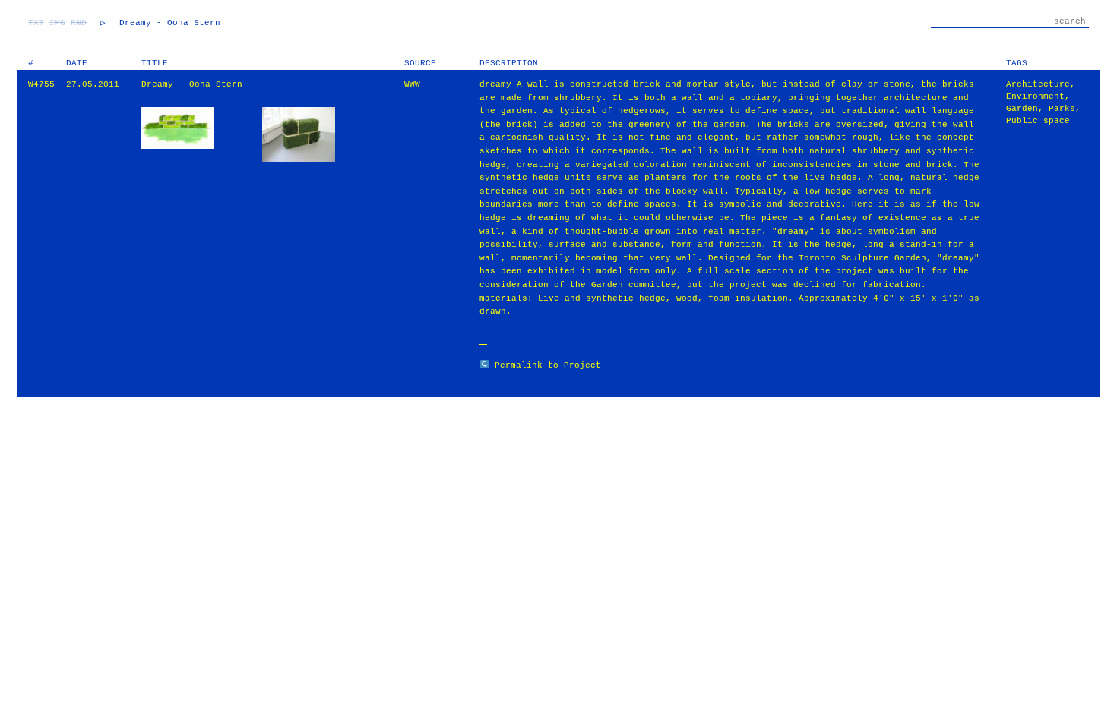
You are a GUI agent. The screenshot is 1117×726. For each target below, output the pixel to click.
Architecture (1038, 84)
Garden (1022, 108)
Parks (1062, 108)
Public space (1038, 120)
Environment (1035, 96)
